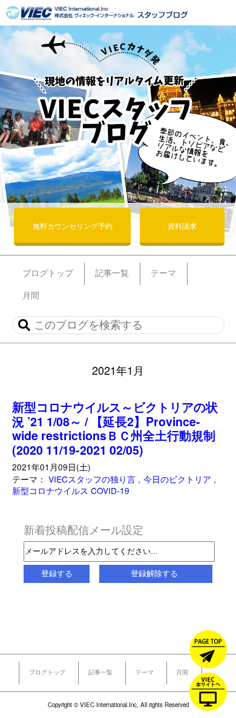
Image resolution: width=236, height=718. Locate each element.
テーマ (145, 672)
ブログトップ (47, 672)
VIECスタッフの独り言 (93, 479)
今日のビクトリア (178, 479)
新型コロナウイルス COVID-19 (70, 490)
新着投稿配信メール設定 (83, 529)
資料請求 (182, 225)
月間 (182, 672)
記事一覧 (100, 672)
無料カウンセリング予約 (73, 225)
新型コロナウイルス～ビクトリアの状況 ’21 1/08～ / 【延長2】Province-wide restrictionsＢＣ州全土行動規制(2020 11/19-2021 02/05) (115, 428)
